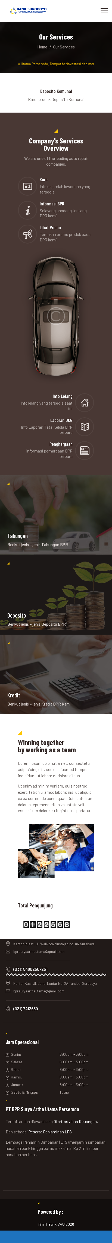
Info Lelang (63, 396)
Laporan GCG (61, 420)
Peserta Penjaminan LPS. (51, 1131)
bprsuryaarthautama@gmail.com (38, 951)
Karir (44, 179)
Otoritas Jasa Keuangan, (76, 1121)
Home (42, 46)
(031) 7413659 (25, 1008)
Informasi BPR (52, 203)
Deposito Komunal (56, 91)
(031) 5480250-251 (30, 969)
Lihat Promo (50, 227)
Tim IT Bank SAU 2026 (56, 1224)
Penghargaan (61, 444)
